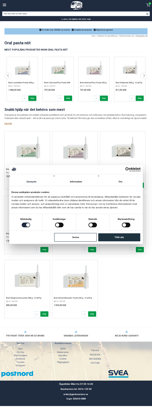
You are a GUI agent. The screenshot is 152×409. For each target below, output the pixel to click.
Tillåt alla (119, 237)
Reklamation (63, 352)
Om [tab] (120, 181)
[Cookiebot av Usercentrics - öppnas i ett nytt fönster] (128, 169)
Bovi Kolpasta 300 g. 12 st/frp (129, 82)
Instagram (20, 365)
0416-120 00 (68, 19)
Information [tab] (76, 181)
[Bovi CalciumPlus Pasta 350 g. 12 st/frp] (58, 68)
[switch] (59, 225)
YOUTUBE (95, 363)
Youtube (20, 362)
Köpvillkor (62, 355)
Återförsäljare (20, 355)
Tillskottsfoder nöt (126, 36)
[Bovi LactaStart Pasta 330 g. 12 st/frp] (22, 68)
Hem (93, 36)
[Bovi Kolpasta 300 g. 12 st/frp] (130, 68)
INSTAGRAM (95, 359)
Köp (32, 98)
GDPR (63, 349)
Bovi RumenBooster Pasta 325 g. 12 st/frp (73, 298)
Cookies (63, 359)
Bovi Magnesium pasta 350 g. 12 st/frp (23, 298)
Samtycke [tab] (31, 181)
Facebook (20, 359)
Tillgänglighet (63, 362)
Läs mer (8, 123)
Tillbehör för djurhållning (107, 36)
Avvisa (75, 237)
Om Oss (20, 352)
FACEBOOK (95, 355)
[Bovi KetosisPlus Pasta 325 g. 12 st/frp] (94, 68)
